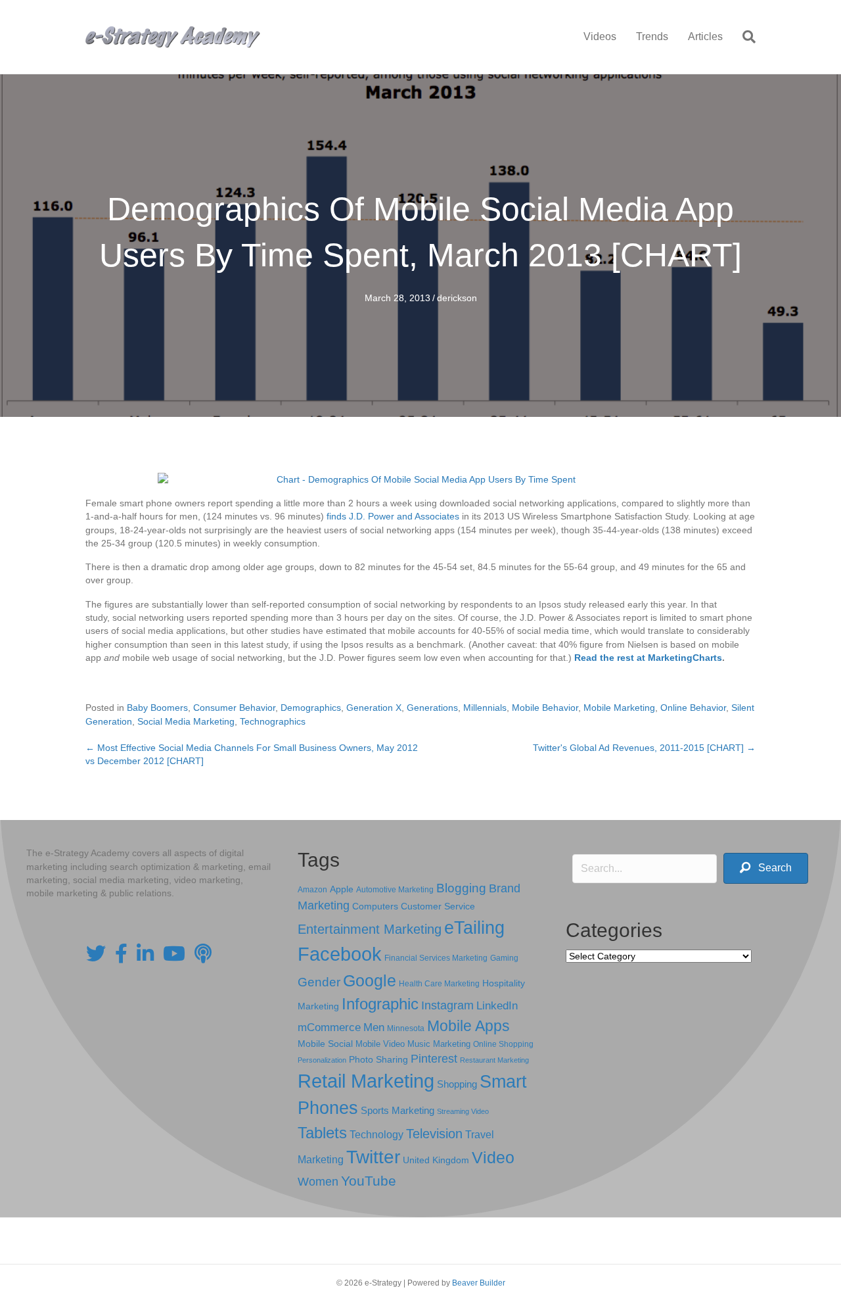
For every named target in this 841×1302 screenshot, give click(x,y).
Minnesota (405, 1028)
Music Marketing (438, 1044)
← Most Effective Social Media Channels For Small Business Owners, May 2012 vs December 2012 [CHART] (251, 754)
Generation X (373, 707)
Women (318, 1181)
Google (369, 980)
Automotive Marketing (395, 889)
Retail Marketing (366, 1081)
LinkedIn (497, 1005)
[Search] (744, 37)
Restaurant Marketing (494, 1060)
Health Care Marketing (439, 983)
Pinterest (434, 1058)
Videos (599, 36)
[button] (765, 868)
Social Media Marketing (186, 721)
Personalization (322, 1060)
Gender (319, 982)
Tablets (322, 1133)
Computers (375, 906)
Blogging (461, 888)
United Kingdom (436, 1160)
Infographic (380, 1004)
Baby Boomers (157, 707)
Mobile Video (380, 1044)
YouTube (368, 1180)
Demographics (311, 707)
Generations (432, 707)
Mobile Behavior (545, 707)
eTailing (474, 927)
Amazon (312, 889)
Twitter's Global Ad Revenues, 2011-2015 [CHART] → (644, 747)
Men (373, 1027)
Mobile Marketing (619, 707)
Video (493, 1158)
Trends (652, 36)
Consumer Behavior (234, 707)
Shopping (457, 1084)
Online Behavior (693, 707)
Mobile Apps (468, 1025)
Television (434, 1133)
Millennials (485, 707)
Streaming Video (463, 1111)
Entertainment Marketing (370, 929)
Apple (341, 889)
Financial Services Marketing (436, 958)
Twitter (373, 1157)
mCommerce (329, 1027)
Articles (705, 36)
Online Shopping (503, 1044)
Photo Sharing (378, 1059)
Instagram (447, 1005)
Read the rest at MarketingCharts (648, 657)
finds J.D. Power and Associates (393, 516)
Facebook (340, 954)
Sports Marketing (397, 1110)
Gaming (504, 957)
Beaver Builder (478, 1283)
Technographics (273, 721)
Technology (376, 1134)
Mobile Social (325, 1044)
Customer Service (438, 906)
